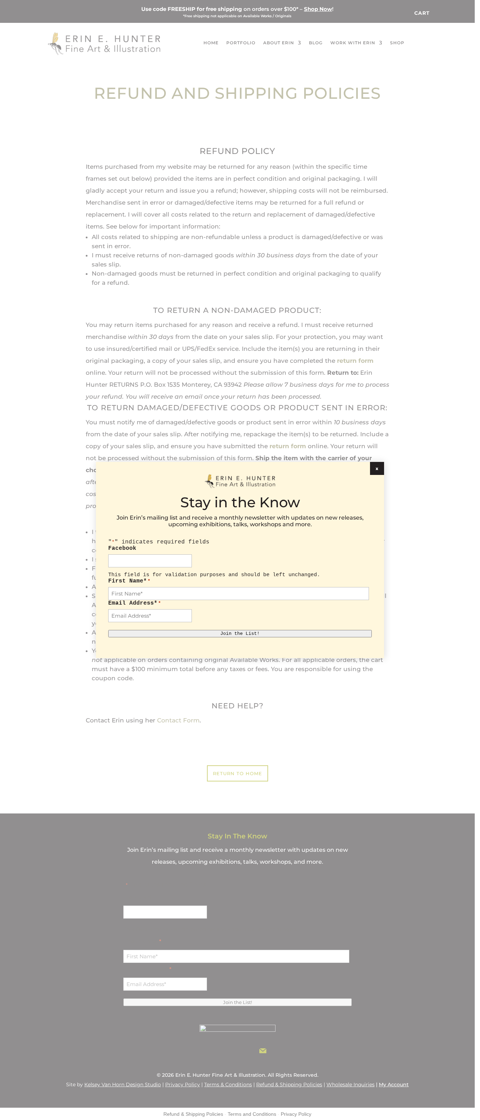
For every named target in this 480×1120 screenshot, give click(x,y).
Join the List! (240, 633)
